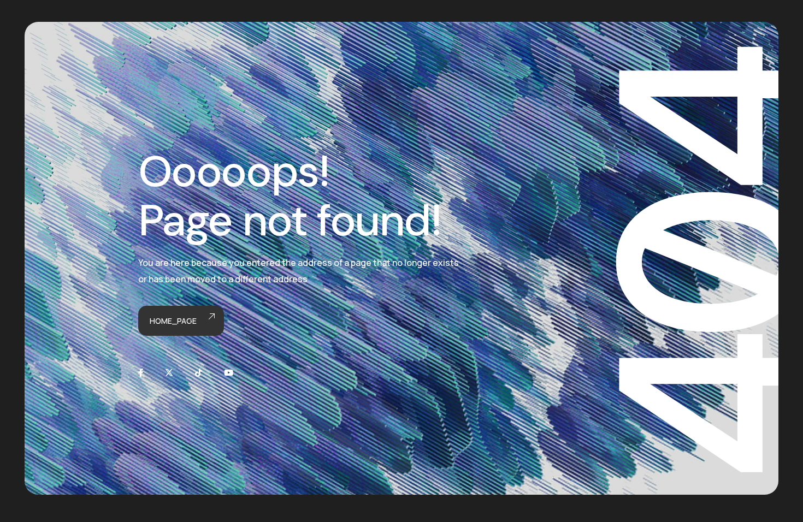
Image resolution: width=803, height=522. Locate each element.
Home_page (173, 321)
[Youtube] (228, 373)
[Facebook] (140, 373)
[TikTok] (198, 373)
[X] (169, 373)
